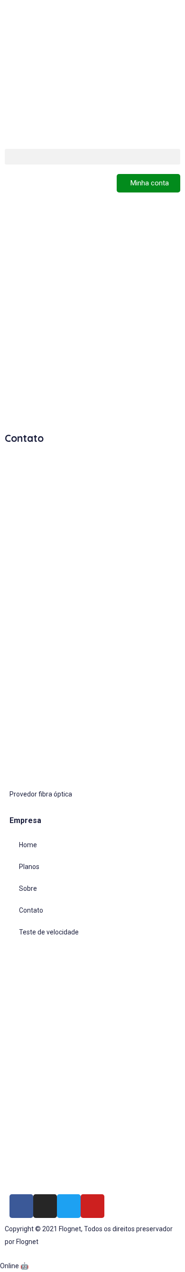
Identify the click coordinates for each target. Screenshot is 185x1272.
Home (28, 845)
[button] (92, 157)
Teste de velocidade (49, 932)
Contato (31, 910)
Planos (29, 866)
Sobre (28, 888)
